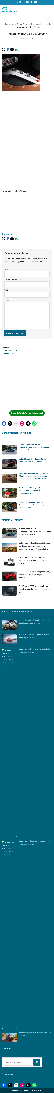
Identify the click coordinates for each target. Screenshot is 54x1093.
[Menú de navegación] (43, 9)
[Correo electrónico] (16, 423)
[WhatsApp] (34, 423)
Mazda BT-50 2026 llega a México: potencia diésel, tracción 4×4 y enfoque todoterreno (32, 490)
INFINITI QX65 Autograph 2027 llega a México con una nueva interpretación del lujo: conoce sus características (33, 476)
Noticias (12, 24)
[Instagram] (22, 423)
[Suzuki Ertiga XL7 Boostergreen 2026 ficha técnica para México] (9, 625)
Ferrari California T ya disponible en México (34, 24)
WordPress (38, 1090)
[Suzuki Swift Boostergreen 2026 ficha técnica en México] (9, 935)
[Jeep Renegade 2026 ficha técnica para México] (9, 1038)
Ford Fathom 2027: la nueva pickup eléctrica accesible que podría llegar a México (34, 589)
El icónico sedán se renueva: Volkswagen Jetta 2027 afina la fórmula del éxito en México (34, 447)
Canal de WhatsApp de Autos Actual (27, 413)
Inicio (5, 24)
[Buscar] (50, 9)
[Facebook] (4, 423)
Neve (13, 1090)
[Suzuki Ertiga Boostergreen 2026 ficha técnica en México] (9, 743)
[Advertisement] (27, 123)
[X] (10, 423)
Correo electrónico (12, 280)
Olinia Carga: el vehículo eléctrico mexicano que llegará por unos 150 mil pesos (34, 560)
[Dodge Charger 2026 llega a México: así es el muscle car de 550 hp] (9, 464)
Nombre (8, 269)
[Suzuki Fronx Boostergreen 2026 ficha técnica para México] (9, 639)
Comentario (9, 300)
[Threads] (28, 423)
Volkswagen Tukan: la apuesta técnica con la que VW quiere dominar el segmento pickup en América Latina (34, 546)
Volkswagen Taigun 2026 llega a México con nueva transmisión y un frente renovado (32, 504)
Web (6, 290)
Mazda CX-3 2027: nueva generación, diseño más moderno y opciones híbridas (34, 575)
